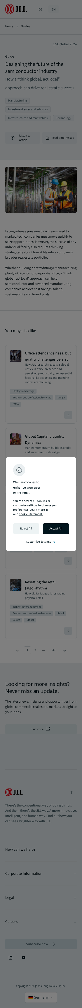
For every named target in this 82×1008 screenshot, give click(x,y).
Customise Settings (41, 541)
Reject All (26, 528)
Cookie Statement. (31, 514)
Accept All (55, 528)
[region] (41, 504)
